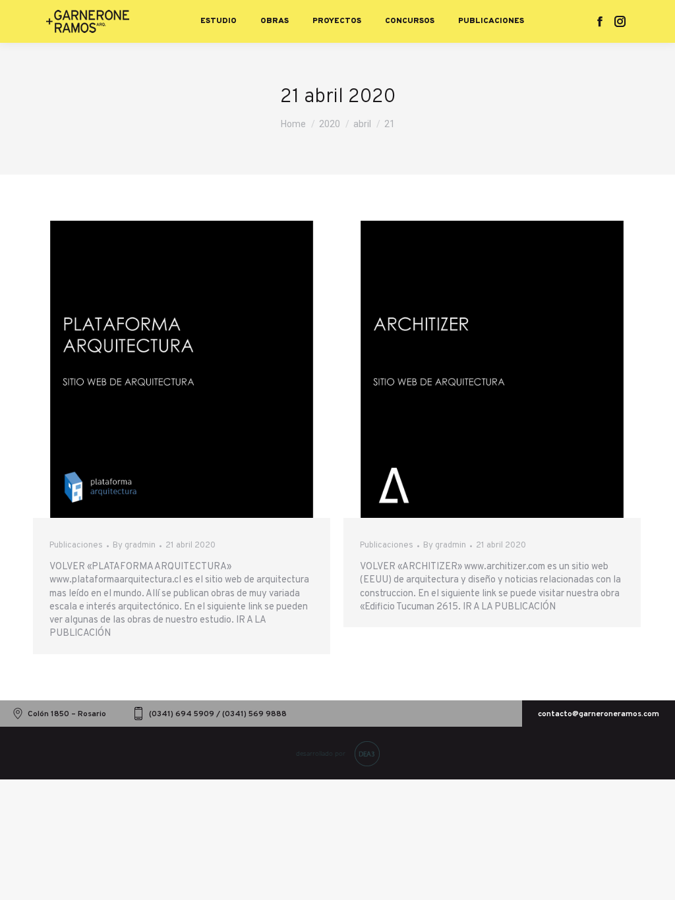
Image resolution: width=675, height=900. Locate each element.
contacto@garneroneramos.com (598, 714)
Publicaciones (76, 545)
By (134, 545)
